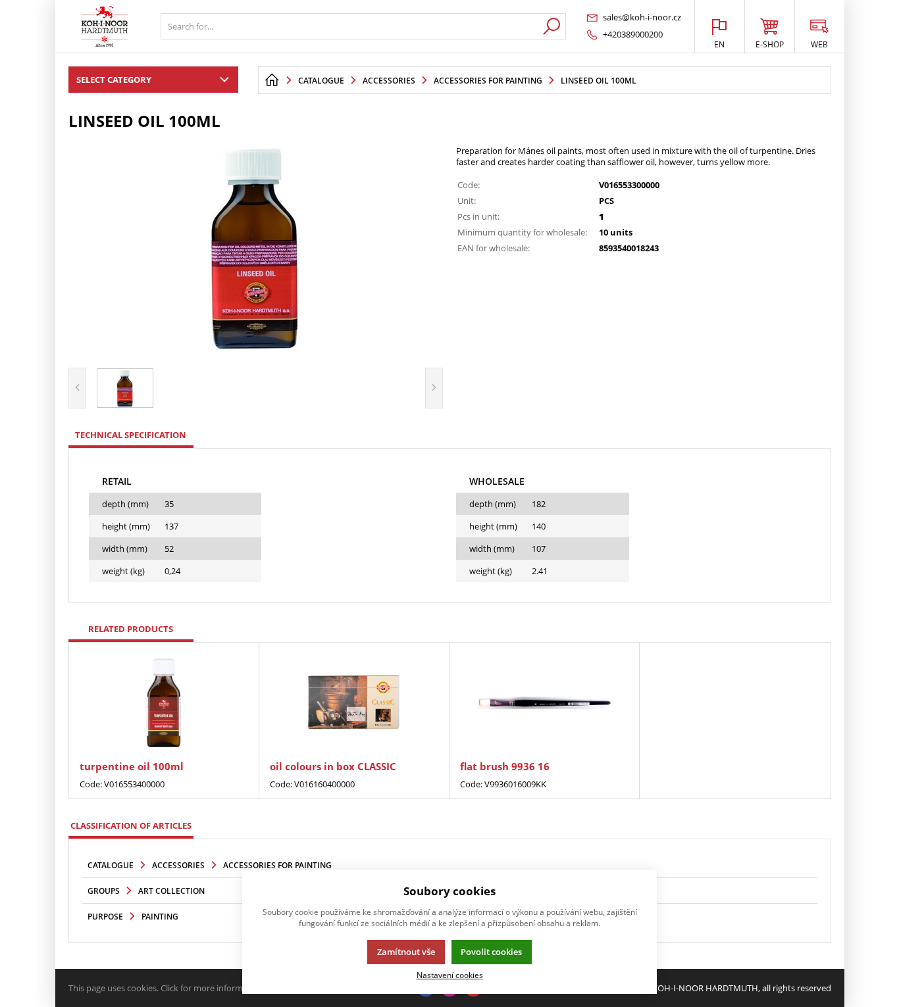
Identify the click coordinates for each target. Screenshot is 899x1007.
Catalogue (111, 865)
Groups (104, 890)
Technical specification (130, 435)
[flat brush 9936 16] (544, 702)
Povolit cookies (491, 952)
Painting (159, 916)
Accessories (178, 865)
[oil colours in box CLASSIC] (354, 702)
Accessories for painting (277, 865)
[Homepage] (272, 80)
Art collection (171, 890)
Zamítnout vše (406, 952)
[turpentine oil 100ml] (164, 702)
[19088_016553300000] (256, 247)
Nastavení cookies (450, 975)
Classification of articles (131, 825)
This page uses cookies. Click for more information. (166, 988)
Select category (113, 80)
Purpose (105, 916)
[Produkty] (104, 26)
